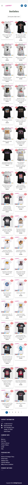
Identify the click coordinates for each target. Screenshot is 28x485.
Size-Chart (3, 441)
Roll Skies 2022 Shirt (21, 356)
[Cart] (25, 5)
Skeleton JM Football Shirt (21, 293)
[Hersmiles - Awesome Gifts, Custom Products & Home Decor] (11, 5)
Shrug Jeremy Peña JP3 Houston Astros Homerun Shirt (7, 315)
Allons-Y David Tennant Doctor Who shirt (7, 35)
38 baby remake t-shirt (7, 141)
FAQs (2, 449)
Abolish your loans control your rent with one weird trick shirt (21, 100)
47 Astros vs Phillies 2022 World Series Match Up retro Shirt (21, 121)
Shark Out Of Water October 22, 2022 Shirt (20, 315)
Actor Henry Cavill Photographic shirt (7, 99)
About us (3, 439)
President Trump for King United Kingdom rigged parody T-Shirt (7, 404)
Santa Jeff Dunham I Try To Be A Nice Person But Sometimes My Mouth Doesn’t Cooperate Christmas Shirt (7, 359)
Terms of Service (5, 443)
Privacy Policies (5, 445)
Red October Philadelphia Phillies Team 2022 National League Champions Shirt (7, 382)
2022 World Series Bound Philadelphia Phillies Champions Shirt (21, 142)
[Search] (22, 5)
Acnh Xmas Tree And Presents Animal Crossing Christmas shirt (7, 79)
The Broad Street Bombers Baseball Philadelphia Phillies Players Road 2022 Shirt (7, 208)
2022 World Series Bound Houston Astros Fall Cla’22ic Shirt (7, 186)
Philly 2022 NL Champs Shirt (21, 404)
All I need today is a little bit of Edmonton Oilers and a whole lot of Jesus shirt (21, 36)
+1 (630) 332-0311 (8, 423)
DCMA (2, 447)
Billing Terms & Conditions (7, 464)
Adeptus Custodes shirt (21, 77)
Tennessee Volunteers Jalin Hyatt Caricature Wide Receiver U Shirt (20, 230)
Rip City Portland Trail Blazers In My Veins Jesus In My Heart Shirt (21, 337)
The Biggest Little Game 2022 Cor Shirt (21, 207)
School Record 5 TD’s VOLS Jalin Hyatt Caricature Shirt (7, 337)
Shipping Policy (4, 460)
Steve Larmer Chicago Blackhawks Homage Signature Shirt (20, 273)
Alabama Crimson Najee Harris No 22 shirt (21, 58)
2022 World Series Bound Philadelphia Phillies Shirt (7, 163)
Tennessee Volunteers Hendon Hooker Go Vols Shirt (21, 251)
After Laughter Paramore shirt (7, 58)
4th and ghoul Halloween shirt (7, 120)
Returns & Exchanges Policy (7, 456)
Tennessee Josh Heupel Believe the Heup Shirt (7, 272)
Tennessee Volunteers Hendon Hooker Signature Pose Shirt (7, 251)
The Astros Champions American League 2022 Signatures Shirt (7, 230)
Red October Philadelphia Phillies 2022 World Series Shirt (21, 382)
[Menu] (2, 5)
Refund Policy (4, 458)
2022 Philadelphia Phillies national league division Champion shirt (21, 186)
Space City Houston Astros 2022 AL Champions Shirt (7, 294)
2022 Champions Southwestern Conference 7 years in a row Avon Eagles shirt (21, 164)
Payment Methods (5, 462)
